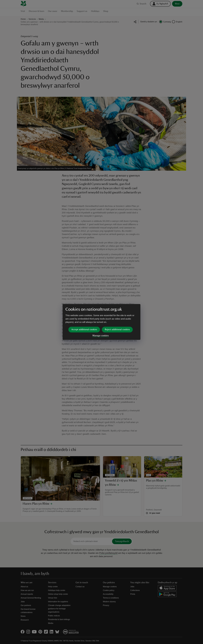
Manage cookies (100, 335)
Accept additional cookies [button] (84, 329)
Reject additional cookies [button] (117, 329)
